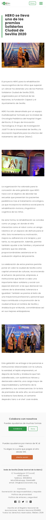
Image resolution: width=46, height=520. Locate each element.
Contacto (21, 489)
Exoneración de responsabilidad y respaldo (21, 492)
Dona (32, 3)
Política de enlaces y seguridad (23, 497)
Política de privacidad (22, 494)
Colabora (17, 429)
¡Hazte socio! (22, 457)
